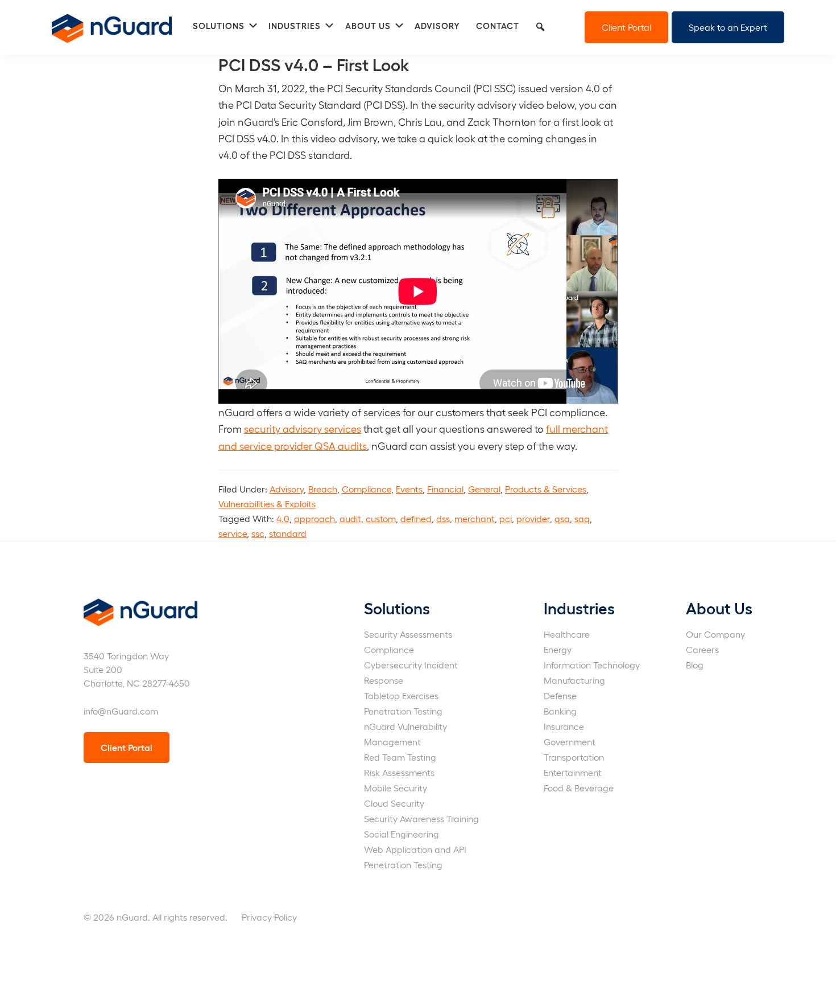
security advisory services (302, 428)
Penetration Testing (403, 710)
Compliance (366, 488)
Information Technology (592, 664)
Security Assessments (408, 634)
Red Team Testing (400, 757)
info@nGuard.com (121, 710)
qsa (562, 518)
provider (533, 518)
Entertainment (573, 772)
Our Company (715, 634)
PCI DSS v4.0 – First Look (313, 64)
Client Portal (626, 27)
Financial (445, 488)
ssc (257, 533)
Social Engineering (401, 833)
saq (582, 518)
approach (314, 518)
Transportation (574, 757)
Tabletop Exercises (401, 695)
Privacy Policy (269, 917)
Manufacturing (574, 680)
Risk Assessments (399, 772)
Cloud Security (394, 803)
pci (505, 518)
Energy (558, 649)
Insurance (564, 726)
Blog (694, 664)
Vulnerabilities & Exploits (267, 503)
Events (409, 488)
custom (381, 518)
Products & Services (545, 488)
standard (288, 533)
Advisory (287, 488)
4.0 (282, 518)
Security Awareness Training (421, 818)
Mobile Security (395, 787)
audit (350, 518)
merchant (474, 518)
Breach (322, 488)
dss (443, 518)
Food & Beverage (579, 787)
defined (416, 518)
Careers (702, 649)
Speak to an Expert (728, 27)
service (232, 533)
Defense (560, 695)
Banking (560, 710)
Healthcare (567, 634)
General (484, 488)
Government (569, 741)
